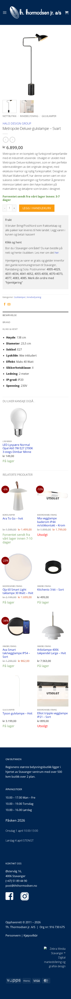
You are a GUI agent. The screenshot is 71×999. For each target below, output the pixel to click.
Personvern (13, 935)
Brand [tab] (6, 322)
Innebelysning (29, 116)
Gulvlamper (49, 116)
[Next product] (5, 140)
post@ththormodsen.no (21, 886)
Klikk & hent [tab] (10, 329)
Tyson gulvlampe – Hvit (17, 713)
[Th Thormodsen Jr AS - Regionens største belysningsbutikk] (35, 12)
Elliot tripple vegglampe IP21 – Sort (52, 715)
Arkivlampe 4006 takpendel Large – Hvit (51, 651)
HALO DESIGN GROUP (17, 123)
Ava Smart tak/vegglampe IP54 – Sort (16, 653)
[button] (5, 12)
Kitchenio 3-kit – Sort (50, 589)
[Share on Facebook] (4, 304)
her (57, 253)
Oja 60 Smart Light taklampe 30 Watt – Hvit (18, 591)
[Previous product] (12, 140)
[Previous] (8, 64)
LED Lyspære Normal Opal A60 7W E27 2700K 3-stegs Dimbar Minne (18, 448)
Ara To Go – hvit (13, 518)
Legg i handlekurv (37, 208)
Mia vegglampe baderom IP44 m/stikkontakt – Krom (51, 522)
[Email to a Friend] (9, 304)
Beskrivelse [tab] (10, 315)
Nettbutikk (10, 116)
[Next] (63, 64)
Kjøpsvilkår (31, 935)
